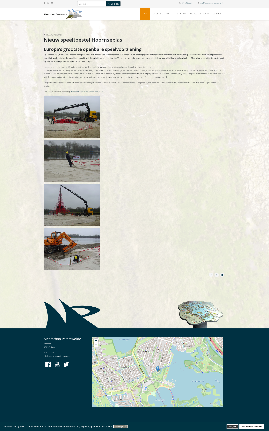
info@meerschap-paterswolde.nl (212, 3)
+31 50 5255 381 (187, 3)
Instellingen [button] (120, 426)
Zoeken (114, 3)
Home (145, 14)
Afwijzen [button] (232, 426)
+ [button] (96, 340)
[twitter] (48, 3)
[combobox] (91, 3)
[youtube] (52, 3)
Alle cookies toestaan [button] (251, 426)
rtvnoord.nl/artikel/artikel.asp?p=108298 (87, 91)
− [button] (96, 345)
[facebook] (44, 3)
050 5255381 (49, 352)
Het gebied (178, 14)
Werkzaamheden (198, 14)
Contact (217, 14)
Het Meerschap (159, 14)
